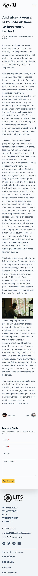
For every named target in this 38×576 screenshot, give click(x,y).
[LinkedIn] (19, 543)
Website (7, 454)
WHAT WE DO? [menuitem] (10, 511)
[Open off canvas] (34, 5)
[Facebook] (3, 543)
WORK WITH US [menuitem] (10, 518)
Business (5, 39)
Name (6, 440)
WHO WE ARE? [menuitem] (9, 508)
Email (6, 447)
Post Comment (8, 481)
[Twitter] (8, 543)
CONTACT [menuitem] (7, 521)
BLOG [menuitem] (5, 514)
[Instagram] (14, 543)
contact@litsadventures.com (16, 533)
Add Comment (9, 461)
